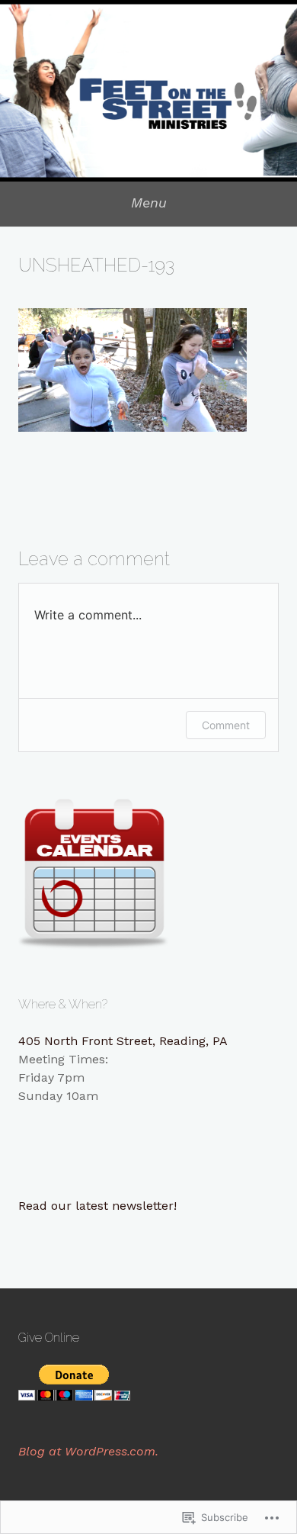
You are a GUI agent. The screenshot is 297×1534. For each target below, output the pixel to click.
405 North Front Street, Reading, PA (123, 1041)
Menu (149, 203)
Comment (226, 725)
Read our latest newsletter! (97, 1205)
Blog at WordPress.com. (88, 1451)
